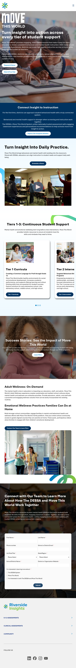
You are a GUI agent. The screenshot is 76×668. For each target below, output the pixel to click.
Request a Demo (9, 65)
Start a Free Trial (9, 72)
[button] (36, 305)
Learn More (38, 355)
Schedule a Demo (38, 163)
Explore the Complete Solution (38, 133)
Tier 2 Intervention (65, 294)
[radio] (38, 573)
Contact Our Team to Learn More (18, 428)
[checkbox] (38, 575)
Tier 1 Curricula (13, 294)
